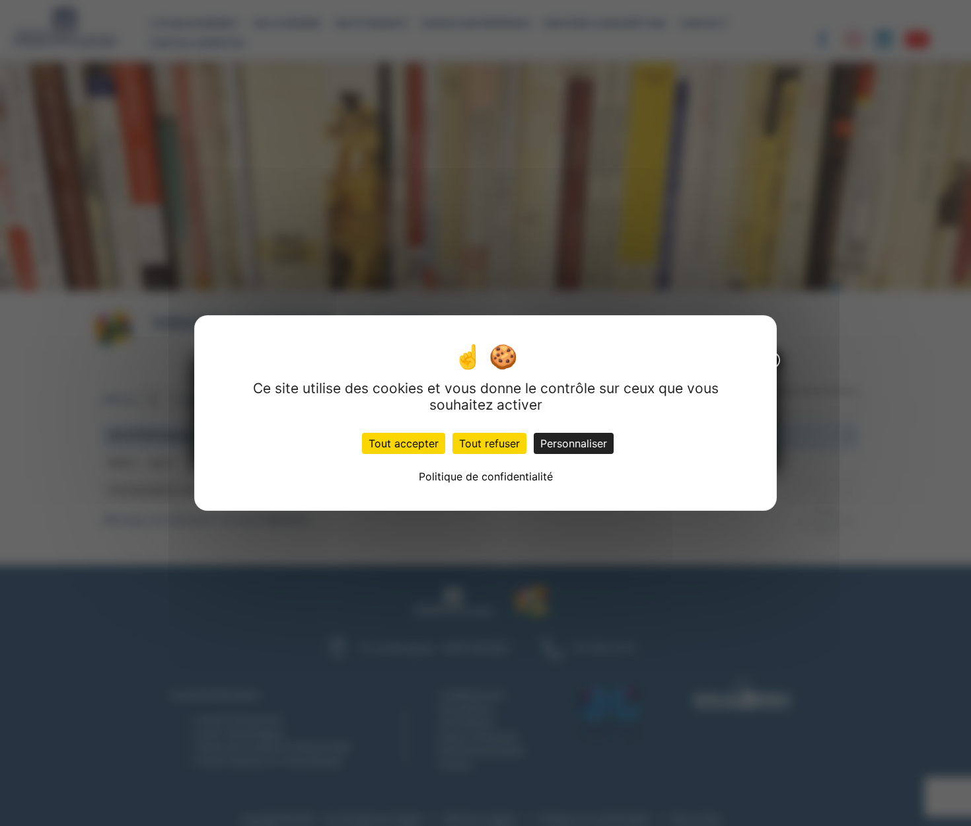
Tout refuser (489, 443)
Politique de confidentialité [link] (486, 476)
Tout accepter (404, 443)
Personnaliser (573, 443)
